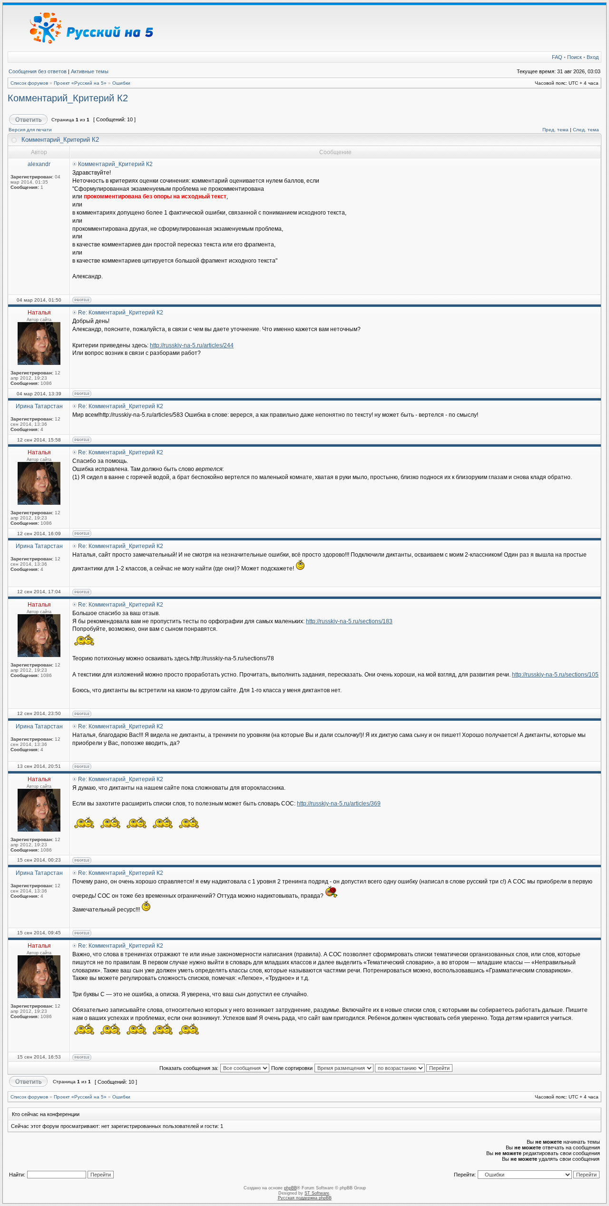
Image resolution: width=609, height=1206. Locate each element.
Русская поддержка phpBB (305, 1198)
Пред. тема (555, 129)
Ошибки (121, 83)
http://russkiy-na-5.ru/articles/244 (192, 345)
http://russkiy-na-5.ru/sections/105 (555, 674)
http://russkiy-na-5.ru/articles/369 (339, 803)
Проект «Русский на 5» (80, 83)
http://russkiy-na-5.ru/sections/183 (349, 621)
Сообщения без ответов (38, 71)
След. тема (586, 129)
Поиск (574, 57)
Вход (593, 57)
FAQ (557, 57)
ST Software (316, 1193)
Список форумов (29, 83)
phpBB (290, 1188)
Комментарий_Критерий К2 (68, 98)
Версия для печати (30, 129)
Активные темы (89, 71)
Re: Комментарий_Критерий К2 (120, 312)
